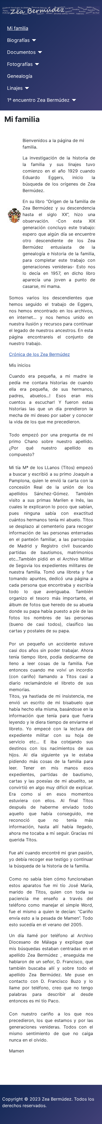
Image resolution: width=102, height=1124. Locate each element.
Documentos (21, 52)
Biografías (18, 40)
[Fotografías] (36, 64)
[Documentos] (39, 52)
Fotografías (20, 64)
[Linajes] (26, 88)
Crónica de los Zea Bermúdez (39, 354)
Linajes (15, 88)
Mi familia (17, 28)
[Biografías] (33, 40)
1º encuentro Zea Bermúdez (38, 100)
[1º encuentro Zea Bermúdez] (73, 100)
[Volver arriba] (92, 1114)
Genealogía (19, 76)
